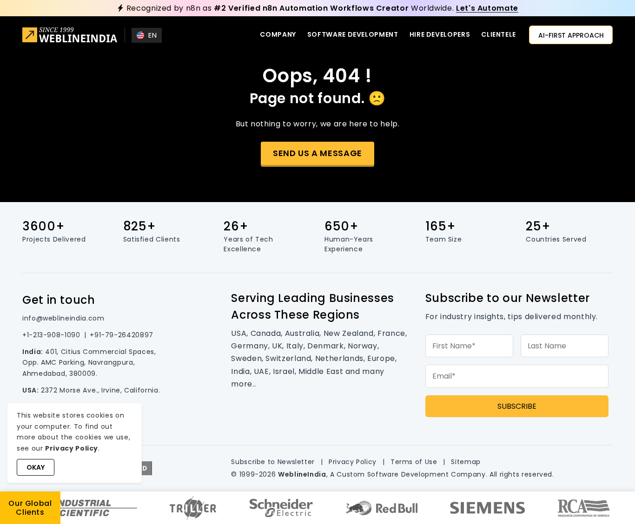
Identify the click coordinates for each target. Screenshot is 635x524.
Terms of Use (413, 461)
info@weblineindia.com (63, 318)
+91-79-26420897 (121, 335)
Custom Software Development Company (411, 474)
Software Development (352, 34)
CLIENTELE (498, 34)
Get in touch (58, 300)
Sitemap (465, 461)
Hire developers (440, 34)
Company (278, 34)
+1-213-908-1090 (51, 335)
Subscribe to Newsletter (273, 461)
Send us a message (317, 153)
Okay (35, 467)
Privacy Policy (353, 461)
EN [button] (152, 35)
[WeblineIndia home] (69, 36)
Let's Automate (487, 8)
